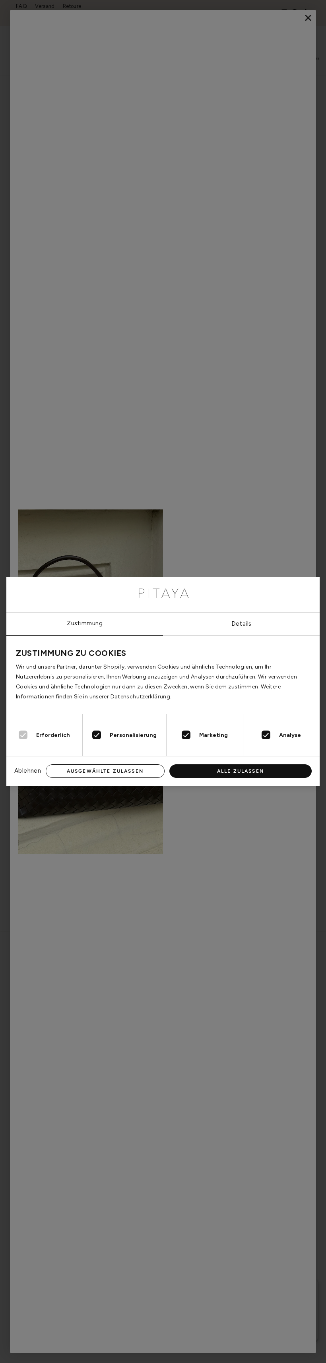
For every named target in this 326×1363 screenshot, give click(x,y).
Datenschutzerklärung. (141, 696)
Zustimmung (85, 623)
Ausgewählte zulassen (105, 771)
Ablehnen (27, 770)
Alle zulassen (240, 771)
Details (241, 623)
